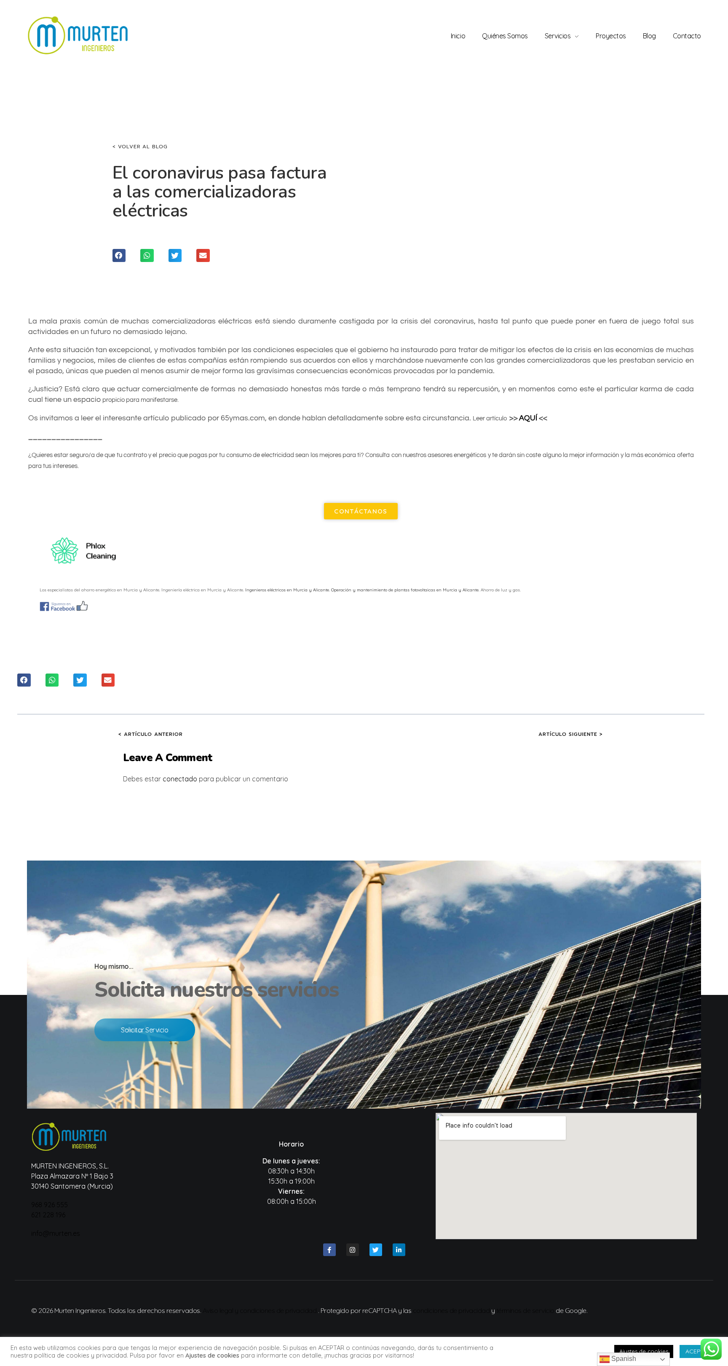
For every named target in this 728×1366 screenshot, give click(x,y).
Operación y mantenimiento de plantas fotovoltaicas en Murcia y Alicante (405, 590)
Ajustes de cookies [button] (643, 1351)
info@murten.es (55, 1233)
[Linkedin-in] (399, 1249)
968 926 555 (49, 1204)
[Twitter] (375, 1249)
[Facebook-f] (329, 1249)
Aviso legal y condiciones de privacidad (260, 1310)
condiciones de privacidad (451, 1310)
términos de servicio (525, 1310)
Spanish (623, 1358)
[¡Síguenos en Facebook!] (361, 606)
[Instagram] (352, 1249)
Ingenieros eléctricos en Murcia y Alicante (287, 590)
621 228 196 (48, 1215)
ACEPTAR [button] (698, 1351)
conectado (180, 779)
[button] (119, 255)
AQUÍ (528, 418)
